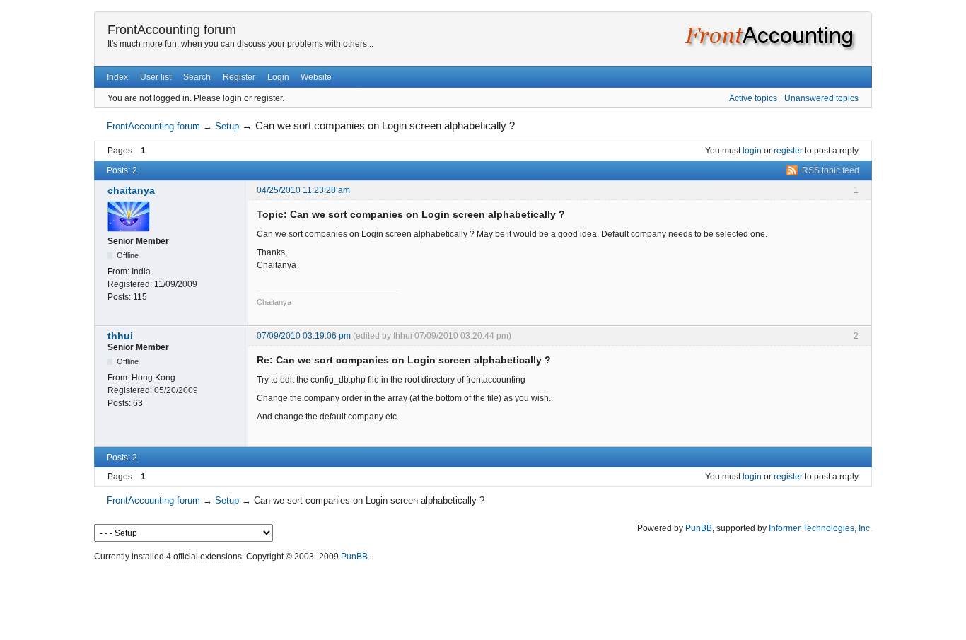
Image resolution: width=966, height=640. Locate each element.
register (788, 151)
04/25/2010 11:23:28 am (303, 190)
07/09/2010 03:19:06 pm (304, 336)
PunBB (698, 528)
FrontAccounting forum (171, 30)
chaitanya (131, 190)
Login (278, 77)
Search (197, 77)
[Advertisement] (483, 597)
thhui (120, 336)
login (752, 151)
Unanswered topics (821, 98)
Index (117, 77)
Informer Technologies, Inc (819, 528)
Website (316, 77)
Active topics (753, 98)
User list (155, 77)
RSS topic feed (830, 170)
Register (239, 77)
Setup (227, 126)
